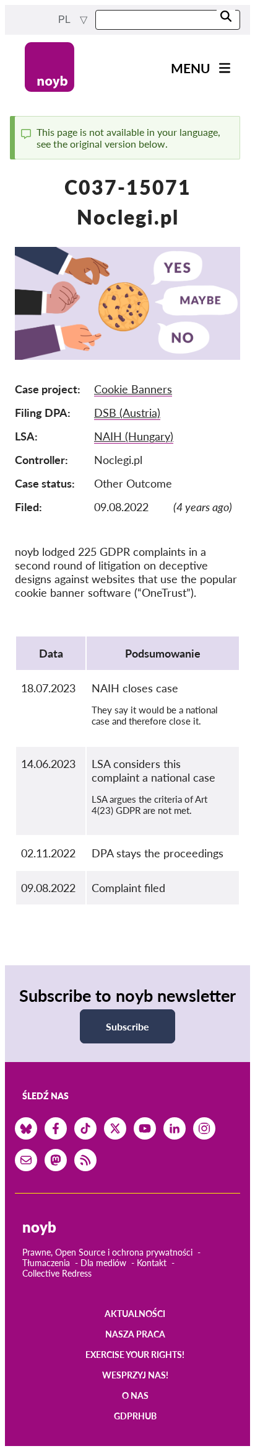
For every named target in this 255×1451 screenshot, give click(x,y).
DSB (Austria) (127, 412)
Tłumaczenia (46, 1262)
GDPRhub (135, 1416)
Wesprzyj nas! (135, 1375)
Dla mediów (103, 1262)
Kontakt (151, 1262)
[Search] (226, 17)
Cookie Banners (133, 389)
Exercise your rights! (134, 1354)
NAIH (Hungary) (133, 436)
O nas (135, 1395)
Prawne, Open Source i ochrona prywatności (107, 1252)
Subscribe (127, 1026)
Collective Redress (57, 1273)
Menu (190, 67)
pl (65, 19)
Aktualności (135, 1313)
